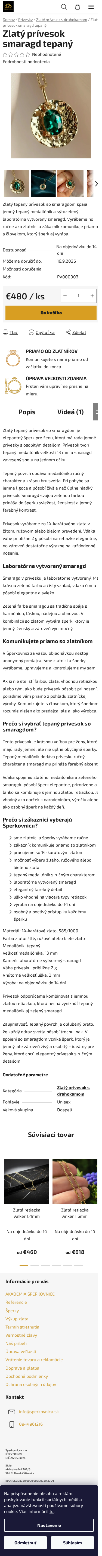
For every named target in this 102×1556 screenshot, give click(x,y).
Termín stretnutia (22, 1326)
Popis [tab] (27, 412)
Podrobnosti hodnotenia (26, 61)
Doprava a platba (22, 1367)
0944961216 (31, 1423)
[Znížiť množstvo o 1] (65, 296)
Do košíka (51, 312)
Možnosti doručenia (22, 268)
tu (52, 1511)
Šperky (12, 1310)
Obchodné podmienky (26, 1376)
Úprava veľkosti (20, 1351)
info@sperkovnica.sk (39, 1411)
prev (5, 1180)
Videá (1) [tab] (70, 412)
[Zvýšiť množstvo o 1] (92, 296)
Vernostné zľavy (21, 1334)
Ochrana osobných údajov (30, 1384)
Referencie (16, 1302)
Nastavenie (49, 1525)
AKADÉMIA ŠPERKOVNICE (30, 1293)
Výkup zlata (17, 1318)
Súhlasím (72, 1542)
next (96, 1180)
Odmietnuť (25, 1542)
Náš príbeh (16, 1343)
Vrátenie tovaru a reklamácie (34, 1359)
